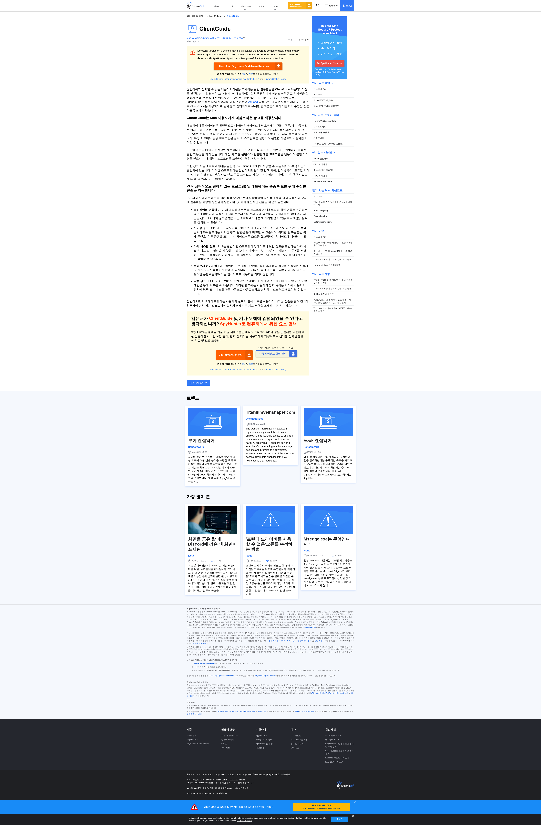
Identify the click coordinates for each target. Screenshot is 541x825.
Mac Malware (216, 16)
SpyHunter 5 (261, 735)
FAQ (297, 711)
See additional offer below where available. (231, 79)
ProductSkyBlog (320, 210)
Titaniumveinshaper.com (270, 412)
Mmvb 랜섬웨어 (320, 158)
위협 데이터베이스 (196, 16)
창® (244, 74)
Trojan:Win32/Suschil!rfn (324, 121)
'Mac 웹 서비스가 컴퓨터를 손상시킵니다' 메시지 (332, 203)
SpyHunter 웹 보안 (264, 744)
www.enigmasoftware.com (204, 663)
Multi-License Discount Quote (296, 6)
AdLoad (253, 101)
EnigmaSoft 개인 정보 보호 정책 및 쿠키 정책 (339, 745)
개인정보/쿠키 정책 (303, 641)
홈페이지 (218, 6)
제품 (231, 6)
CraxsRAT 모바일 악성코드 (326, 106)
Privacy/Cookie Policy (275, 79)
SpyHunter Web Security (198, 744)
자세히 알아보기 (244, 821)
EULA (256, 79)
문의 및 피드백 (297, 744)
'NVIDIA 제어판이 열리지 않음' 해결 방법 (332, 259)
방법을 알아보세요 (200, 643)
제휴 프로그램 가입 (299, 739)
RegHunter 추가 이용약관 (278, 774)
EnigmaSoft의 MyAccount (265, 676)
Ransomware (196, 447)
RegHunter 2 (192, 739)
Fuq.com (317, 94)
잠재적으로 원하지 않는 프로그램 (226, 38)
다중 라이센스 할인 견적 (272, 353)
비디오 (224, 744)
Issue (191, 555)
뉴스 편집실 (296, 735)
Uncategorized (254, 418)
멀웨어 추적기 (227, 739)
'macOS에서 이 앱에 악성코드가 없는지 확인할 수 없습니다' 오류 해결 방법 (332, 301)
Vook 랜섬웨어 (318, 440)
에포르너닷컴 (319, 89)
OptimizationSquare (322, 222)
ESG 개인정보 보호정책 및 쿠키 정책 (339, 752)
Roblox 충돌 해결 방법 (323, 294)
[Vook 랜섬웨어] (328, 422)
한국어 (332, 5)
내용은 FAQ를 (310, 627)
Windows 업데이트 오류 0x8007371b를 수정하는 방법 (332, 309)
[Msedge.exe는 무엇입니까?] (328, 520)
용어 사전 (225, 748)
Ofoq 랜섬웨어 (320, 164)
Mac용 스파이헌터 (264, 739)
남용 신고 (295, 748)
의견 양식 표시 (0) (198, 383)
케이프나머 (318, 138)
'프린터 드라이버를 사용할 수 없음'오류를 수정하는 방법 (332, 243)
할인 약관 (318, 641)
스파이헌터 (192, 735)
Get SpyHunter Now (327, 63)
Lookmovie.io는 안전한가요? (326, 265)
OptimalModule (320, 216)
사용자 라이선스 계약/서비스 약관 (280, 641)
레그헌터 (260, 748)
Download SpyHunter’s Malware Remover (244, 66)
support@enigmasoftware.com (221, 676)
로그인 (349, 6)
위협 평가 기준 (308, 711)
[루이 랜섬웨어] (212, 422)
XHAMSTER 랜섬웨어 (323, 100)
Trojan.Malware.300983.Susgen (327, 144)
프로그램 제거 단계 (205, 774)
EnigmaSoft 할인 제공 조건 (337, 758)
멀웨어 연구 (246, 6)
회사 (276, 6)
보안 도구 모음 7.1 (322, 132)
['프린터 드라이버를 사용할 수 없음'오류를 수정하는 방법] (270, 520)
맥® (251, 74)
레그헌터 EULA (332, 739)
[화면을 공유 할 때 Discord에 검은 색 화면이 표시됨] (212, 520)
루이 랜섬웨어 (201, 440)
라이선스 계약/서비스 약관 (227, 711)
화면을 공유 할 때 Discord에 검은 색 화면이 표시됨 (332, 252)
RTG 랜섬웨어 (320, 176)
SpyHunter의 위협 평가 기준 (228, 774)
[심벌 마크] (196, 5)
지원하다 (262, 6)
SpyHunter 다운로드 (230, 354)
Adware (205, 38)
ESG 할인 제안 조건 (334, 762)
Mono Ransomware (322, 181)
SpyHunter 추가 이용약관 (254, 774)
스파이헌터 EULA (333, 735)
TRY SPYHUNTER (321, 806)
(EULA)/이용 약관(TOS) (321, 693)
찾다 (317, 5)
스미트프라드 (319, 126)
